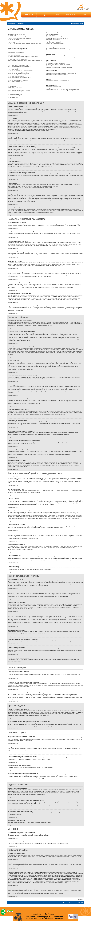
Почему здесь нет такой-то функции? (54, 88)
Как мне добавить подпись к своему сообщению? (19, 68)
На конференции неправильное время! (16, 52)
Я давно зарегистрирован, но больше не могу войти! (19, 41)
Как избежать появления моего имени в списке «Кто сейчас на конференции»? (25, 51)
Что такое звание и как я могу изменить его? (18, 59)
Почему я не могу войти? (13, 39)
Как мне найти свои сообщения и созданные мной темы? (59, 67)
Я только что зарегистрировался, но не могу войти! (19, 38)
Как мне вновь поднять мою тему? (15, 81)
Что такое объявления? (13, 93)
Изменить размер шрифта (77, 23)
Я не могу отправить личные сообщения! (55, 48)
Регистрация (70, 15)
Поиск (57, 15)
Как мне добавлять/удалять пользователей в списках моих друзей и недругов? (64, 57)
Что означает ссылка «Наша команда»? (55, 43)
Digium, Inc (41, 910)
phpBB (61, 265)
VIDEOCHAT (29, 15)
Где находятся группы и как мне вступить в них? (57, 38)
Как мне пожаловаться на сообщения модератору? (19, 77)
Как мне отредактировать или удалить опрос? (18, 72)
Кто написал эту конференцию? (53, 86)
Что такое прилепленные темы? (15, 94)
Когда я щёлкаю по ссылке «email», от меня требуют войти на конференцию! (25, 60)
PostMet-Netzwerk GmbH (30, 911)
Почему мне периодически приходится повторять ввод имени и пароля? (24, 43)
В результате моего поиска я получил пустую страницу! (59, 64)
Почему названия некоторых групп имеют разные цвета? (59, 41)
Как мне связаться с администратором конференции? (58, 92)
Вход (84, 15)
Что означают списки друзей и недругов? (55, 55)
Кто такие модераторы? (51, 35)
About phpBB (78, 856)
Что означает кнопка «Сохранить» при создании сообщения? (21, 78)
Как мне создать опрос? (13, 69)
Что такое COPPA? (12, 35)
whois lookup (27, 875)
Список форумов (11, 23)
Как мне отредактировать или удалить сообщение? (19, 66)
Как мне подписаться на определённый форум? (57, 74)
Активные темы (20, 23)
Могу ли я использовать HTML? (15, 87)
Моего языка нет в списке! (14, 55)
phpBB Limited (54, 855)
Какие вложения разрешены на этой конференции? (57, 80)
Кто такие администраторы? (52, 34)
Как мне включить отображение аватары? (17, 57)
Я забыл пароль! (11, 42)
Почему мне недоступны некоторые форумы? (18, 73)
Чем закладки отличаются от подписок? (55, 71)
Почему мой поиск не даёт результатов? (55, 63)
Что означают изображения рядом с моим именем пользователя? (23, 56)
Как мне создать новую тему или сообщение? (18, 65)
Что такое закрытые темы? (14, 95)
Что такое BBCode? (12, 86)
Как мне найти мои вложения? (53, 82)
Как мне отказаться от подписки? (53, 76)
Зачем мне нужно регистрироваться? (16, 34)
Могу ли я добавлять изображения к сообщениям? (19, 90)
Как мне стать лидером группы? (53, 39)
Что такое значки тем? (13, 97)
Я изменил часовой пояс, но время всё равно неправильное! (21, 53)
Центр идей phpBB (17, 866)
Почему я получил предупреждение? (16, 76)
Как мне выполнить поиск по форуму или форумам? (58, 61)
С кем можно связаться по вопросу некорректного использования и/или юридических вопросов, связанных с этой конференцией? (62, 90)
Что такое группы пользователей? (54, 36)
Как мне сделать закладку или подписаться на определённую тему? (61, 73)
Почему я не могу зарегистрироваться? (17, 36)
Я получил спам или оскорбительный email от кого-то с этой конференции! (63, 51)
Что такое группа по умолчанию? (53, 42)
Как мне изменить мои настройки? (15, 49)
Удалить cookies (67, 902)
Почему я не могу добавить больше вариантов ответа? (20, 70)
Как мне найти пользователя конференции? (56, 65)
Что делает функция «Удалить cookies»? (17, 45)
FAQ (43, 15)
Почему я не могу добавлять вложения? (17, 74)
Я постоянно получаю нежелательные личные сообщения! (59, 49)
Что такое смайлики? (12, 89)
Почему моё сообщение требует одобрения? (18, 80)
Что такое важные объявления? (15, 91)
